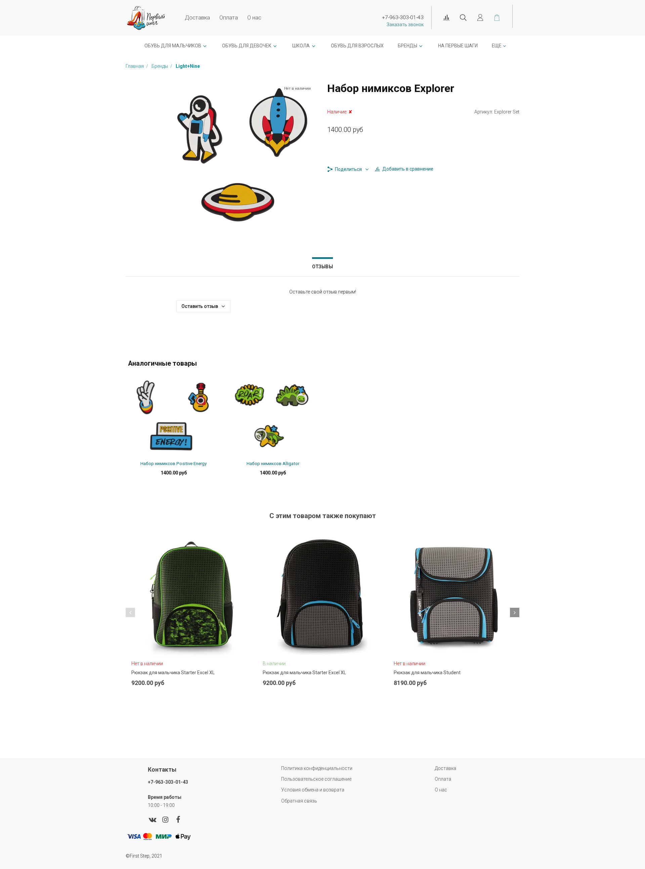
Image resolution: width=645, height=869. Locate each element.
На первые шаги (458, 45)
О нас (254, 17)
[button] (130, 612)
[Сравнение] (446, 18)
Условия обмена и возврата (312, 789)
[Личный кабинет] (480, 18)
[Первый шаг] (146, 18)
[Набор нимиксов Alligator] (273, 417)
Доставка (197, 17)
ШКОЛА (301, 45)
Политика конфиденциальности (316, 768)
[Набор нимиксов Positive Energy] (173, 417)
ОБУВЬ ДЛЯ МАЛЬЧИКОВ (172, 45)
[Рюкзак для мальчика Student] (454, 597)
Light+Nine (188, 66)
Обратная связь (299, 801)
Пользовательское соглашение (316, 779)
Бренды (407, 45)
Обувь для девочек (246, 45)
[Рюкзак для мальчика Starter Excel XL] (191, 597)
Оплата (228, 17)
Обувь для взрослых (357, 45)
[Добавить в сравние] (224, 679)
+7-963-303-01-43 (168, 782)
